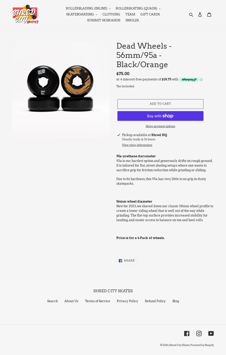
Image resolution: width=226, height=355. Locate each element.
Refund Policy (155, 301)
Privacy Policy (127, 301)
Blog (175, 301)
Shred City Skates (179, 345)
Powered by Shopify (202, 345)
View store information (137, 145)
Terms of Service (97, 301)
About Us (71, 301)
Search (52, 301)
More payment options (160, 126)
